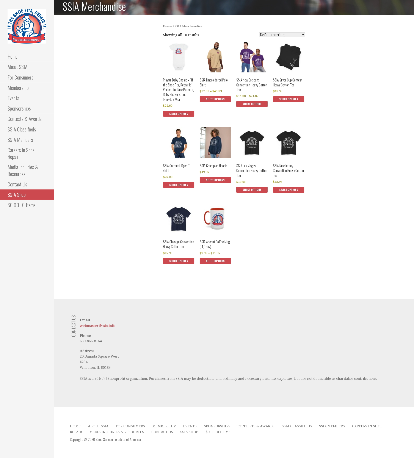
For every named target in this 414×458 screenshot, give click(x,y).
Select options (178, 114)
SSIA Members (20, 139)
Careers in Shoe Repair (21, 153)
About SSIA (17, 66)
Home (12, 56)
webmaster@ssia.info (97, 326)
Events (13, 98)
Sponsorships (19, 108)
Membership (18, 87)
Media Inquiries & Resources (23, 170)
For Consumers (20, 77)
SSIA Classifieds (22, 129)
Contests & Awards (25, 118)
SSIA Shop (17, 194)
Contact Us (17, 184)
